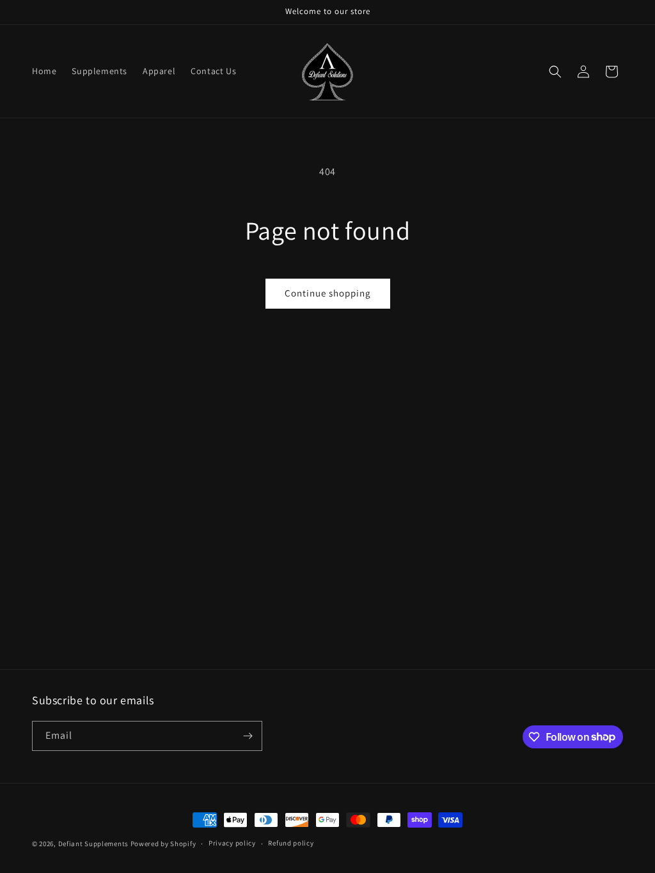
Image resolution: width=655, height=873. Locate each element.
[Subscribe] (247, 736)
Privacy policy (232, 842)
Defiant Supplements (93, 843)
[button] (555, 72)
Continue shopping (328, 293)
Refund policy (290, 842)
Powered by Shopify (163, 843)
